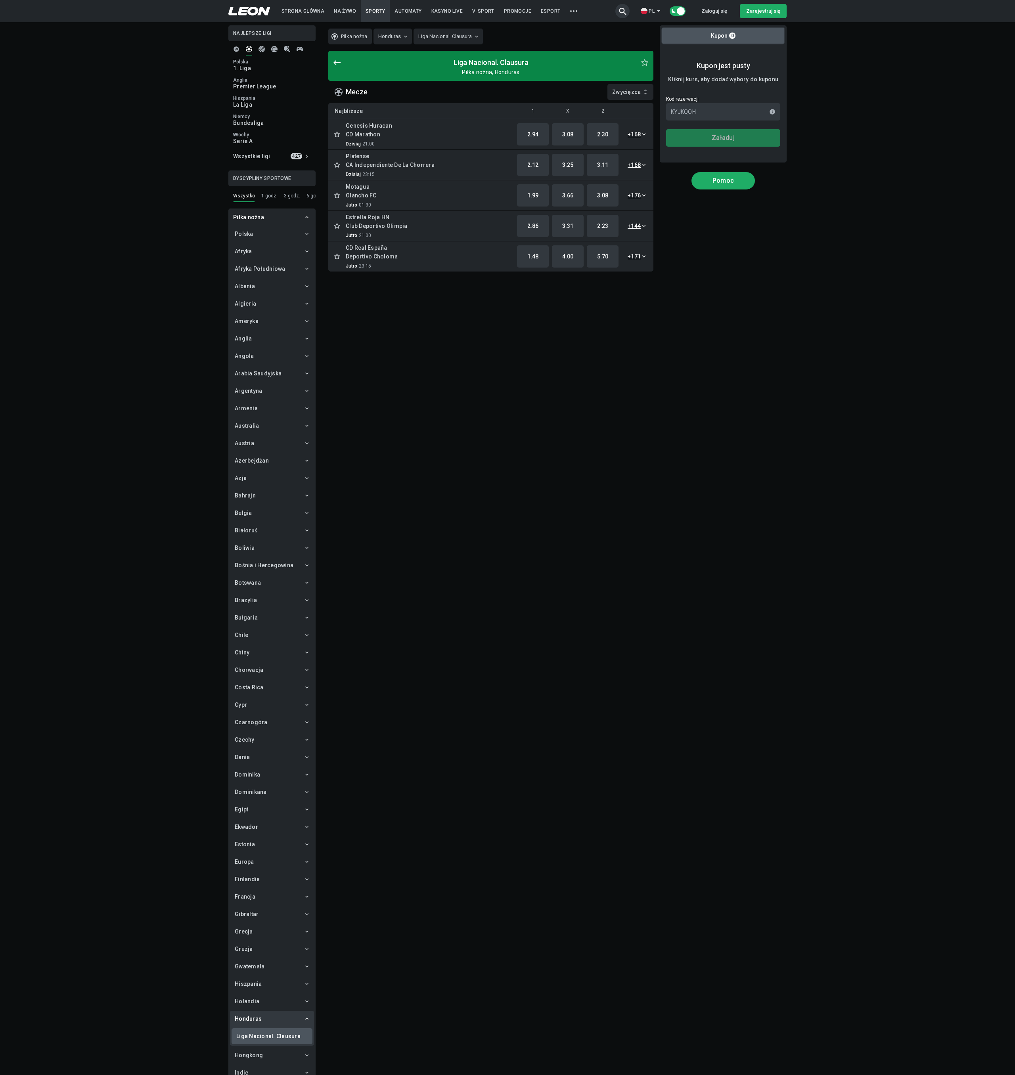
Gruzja (244, 949)
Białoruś (246, 530)
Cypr (241, 705)
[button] (622, 11)
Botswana (248, 583)
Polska (244, 234)
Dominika (247, 774)
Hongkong (249, 1055)
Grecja (244, 931)
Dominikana (251, 792)
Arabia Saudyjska (258, 373)
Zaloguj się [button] (714, 11)
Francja (245, 896)
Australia (247, 426)
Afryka (243, 251)
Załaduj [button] (723, 138)
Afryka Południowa (260, 269)
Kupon (722, 36)
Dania (242, 757)
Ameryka (247, 321)
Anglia (243, 338)
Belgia (243, 513)
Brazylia (246, 600)
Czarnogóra (251, 722)
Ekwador (246, 827)
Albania (245, 286)
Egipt (241, 809)
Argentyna (248, 391)
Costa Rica (249, 687)
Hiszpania (248, 984)
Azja (241, 478)
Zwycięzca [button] (626, 92)
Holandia (247, 1001)
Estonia (245, 844)
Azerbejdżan (252, 460)
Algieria (245, 303)
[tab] (236, 49)
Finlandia (247, 879)
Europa (244, 862)
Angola (244, 356)
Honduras (248, 1019)
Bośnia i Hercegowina (264, 565)
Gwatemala (249, 966)
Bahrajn (245, 495)
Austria (244, 443)
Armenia (246, 408)
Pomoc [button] (723, 180)
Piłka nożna (248, 217)
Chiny (242, 652)
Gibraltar (247, 914)
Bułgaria (246, 617)
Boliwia (245, 548)
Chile (241, 635)
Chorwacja (249, 670)
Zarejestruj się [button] (763, 11)
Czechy (245, 739)
